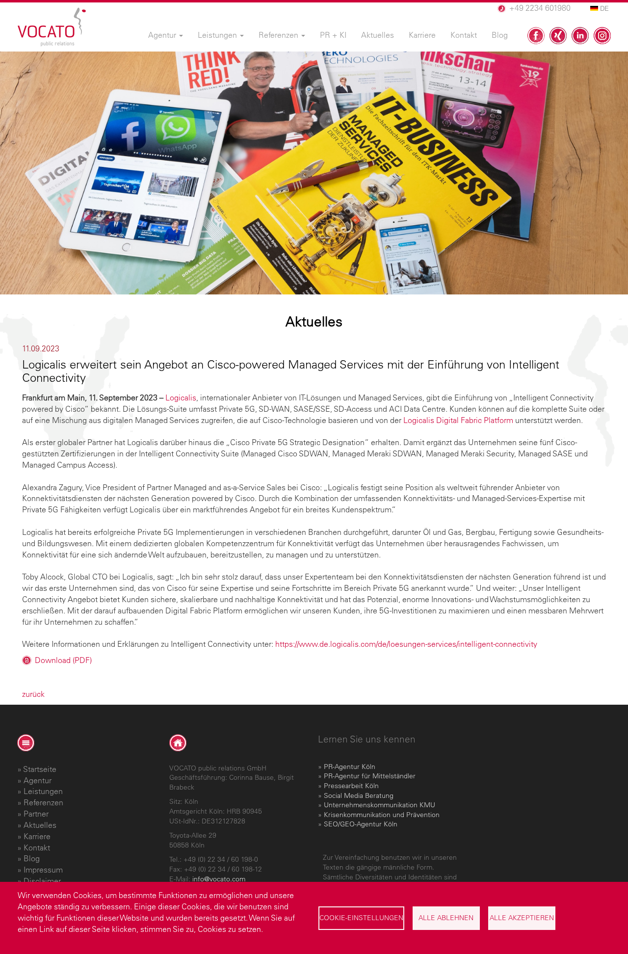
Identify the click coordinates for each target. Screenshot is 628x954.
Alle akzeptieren (522, 917)
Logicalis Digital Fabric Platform (458, 420)
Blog (32, 858)
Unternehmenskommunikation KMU (379, 804)
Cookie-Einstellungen (361, 917)
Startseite (39, 769)
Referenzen (43, 802)
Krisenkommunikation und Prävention (382, 814)
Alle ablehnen (446, 917)
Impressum (43, 869)
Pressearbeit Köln (351, 785)
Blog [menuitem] (500, 35)
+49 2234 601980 (540, 8)
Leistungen (43, 791)
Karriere (37, 836)
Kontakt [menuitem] (463, 35)
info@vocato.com (218, 878)
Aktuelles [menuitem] (377, 35)
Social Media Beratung (358, 795)
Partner (36, 814)
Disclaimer (42, 881)
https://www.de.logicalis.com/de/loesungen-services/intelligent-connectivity (406, 644)
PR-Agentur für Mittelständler (370, 775)
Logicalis (180, 397)
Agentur (38, 780)
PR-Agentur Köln (349, 766)
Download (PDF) (63, 660)
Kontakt (37, 847)
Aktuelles (40, 825)
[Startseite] (51, 27)
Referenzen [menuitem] (279, 35)
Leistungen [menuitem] (218, 35)
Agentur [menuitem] (163, 35)
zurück (33, 694)
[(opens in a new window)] (536, 35)
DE (603, 8)
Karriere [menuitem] (422, 35)
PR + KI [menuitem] (333, 35)
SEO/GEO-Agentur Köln (360, 824)
